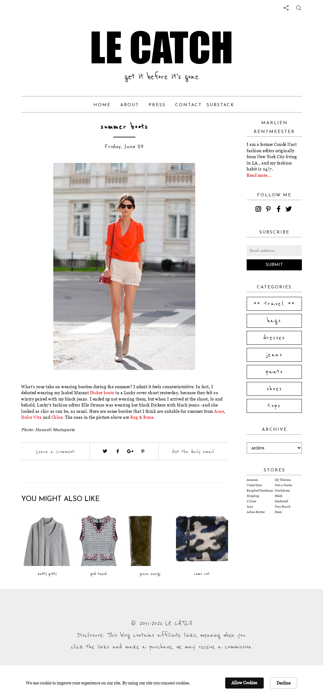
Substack (220, 105)
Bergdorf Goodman (260, 490)
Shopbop (253, 496)
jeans (274, 355)
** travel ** (274, 304)
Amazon (252, 480)
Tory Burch (283, 507)
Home (102, 105)
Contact (188, 105)
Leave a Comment (55, 451)
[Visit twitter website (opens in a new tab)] (105, 451)
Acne (219, 411)
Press (157, 105)
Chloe (57, 417)
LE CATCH (161, 47)
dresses (274, 338)
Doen (278, 512)
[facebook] (279, 210)
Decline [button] (284, 682)
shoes (274, 389)
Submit (274, 264)
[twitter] (289, 210)
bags (274, 321)
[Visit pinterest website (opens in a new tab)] (43, 177)
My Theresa (283, 480)
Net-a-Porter (283, 485)
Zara (250, 507)
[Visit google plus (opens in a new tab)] (130, 451)
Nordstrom (282, 490)
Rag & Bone (141, 417)
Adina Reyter (256, 512)
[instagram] (259, 210)
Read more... (259, 175)
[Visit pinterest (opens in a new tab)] (143, 451)
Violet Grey (254, 485)
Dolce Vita (31, 417)
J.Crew (251, 501)
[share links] (286, 8)
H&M (278, 496)
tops (274, 406)
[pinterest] (269, 210)
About (129, 105)
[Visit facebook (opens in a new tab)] (118, 451)
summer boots (124, 127)
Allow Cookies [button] (244, 682)
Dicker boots (102, 392)
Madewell (281, 501)
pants (274, 372)
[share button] (299, 8)
